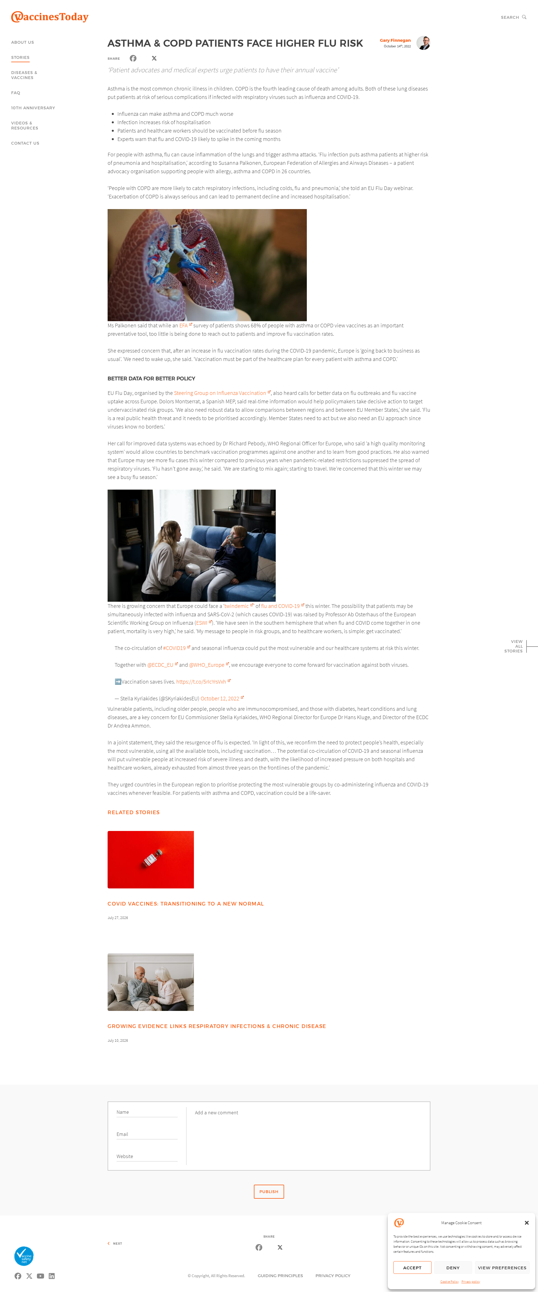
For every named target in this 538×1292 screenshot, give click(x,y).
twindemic (236, 605)
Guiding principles (280, 1275)
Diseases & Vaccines (24, 75)
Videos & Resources (24, 125)
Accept (412, 1267)
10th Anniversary (33, 107)
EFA (183, 325)
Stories (20, 57)
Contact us (25, 143)
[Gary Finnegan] (423, 45)
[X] (29, 1275)
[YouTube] (40, 1275)
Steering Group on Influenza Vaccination (220, 392)
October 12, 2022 (220, 698)
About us (22, 42)
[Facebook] (18, 1275)
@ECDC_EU (160, 664)
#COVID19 (174, 647)
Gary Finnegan (395, 40)
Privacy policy (471, 1281)
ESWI (201, 622)
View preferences (502, 1267)
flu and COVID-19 (280, 605)
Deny (453, 1267)
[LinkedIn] (52, 1275)
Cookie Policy (449, 1281)
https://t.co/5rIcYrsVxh (201, 681)
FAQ (15, 92)
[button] (527, 1223)
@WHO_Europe (206, 664)
